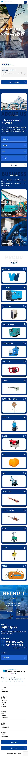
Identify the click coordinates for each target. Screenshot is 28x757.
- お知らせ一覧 (4, 691)
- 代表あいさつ (4, 701)
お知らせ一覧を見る (14, 82)
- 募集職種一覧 (4, 736)
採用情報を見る (11, 611)
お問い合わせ (5, 658)
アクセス (4, 158)
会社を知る (14, 165)
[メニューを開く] (25, 2)
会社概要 (4, 145)
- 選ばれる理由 (4, 717)
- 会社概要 (3, 702)
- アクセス (3, 706)
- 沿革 (2, 704)
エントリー (14, 748)
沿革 (3, 152)
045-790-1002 (7, 681)
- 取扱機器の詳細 (5, 727)
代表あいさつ (5, 139)
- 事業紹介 (3, 716)
